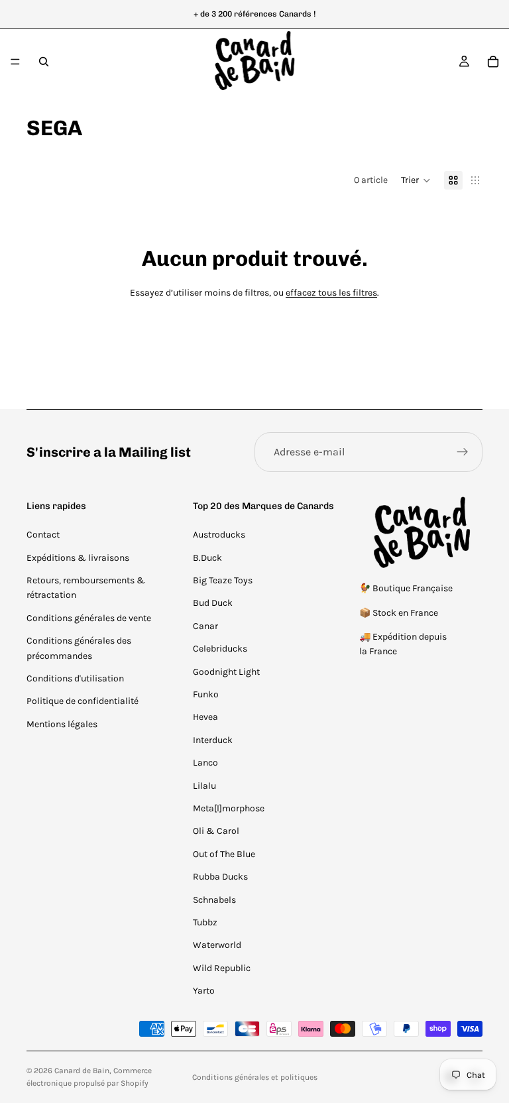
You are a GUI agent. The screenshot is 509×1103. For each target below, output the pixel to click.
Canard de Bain (81, 1070)
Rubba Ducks (220, 876)
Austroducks (219, 534)
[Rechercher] (43, 61)
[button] (416, 180)
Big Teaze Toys (223, 580)
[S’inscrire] (463, 452)
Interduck (213, 740)
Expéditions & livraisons (78, 557)
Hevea (205, 717)
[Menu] (15, 61)
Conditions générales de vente (89, 618)
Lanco (205, 762)
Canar (205, 626)
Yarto (204, 990)
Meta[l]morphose (228, 808)
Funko (206, 694)
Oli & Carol (216, 831)
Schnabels (214, 899)
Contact (43, 534)
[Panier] (493, 61)
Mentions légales (62, 724)
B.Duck (207, 557)
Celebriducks (220, 648)
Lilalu (204, 785)
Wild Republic (222, 968)
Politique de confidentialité (83, 701)
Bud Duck (213, 603)
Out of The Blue (224, 854)
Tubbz (205, 922)
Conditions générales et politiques (254, 1077)
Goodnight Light (226, 671)
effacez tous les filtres (331, 292)
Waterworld (217, 945)
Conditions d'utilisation (75, 678)
